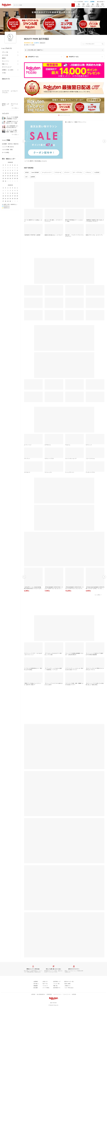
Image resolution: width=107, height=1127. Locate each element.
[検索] (73, 9)
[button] (101, 6)
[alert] (64, 54)
